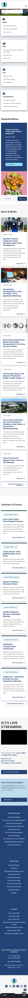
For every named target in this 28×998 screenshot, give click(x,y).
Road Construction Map (14, 886)
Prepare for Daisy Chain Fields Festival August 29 (14, 131)
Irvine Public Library (9, 79)
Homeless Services (14, 874)
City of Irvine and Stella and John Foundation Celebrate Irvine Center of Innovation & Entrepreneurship (14, 424)
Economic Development (10, 29)
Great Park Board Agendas (14, 823)
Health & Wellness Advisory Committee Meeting (11, 614)
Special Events (7, 55)
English (19, 753)
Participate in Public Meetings (12, 103)
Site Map (14, 893)
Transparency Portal (9, 100)
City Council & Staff (14, 913)
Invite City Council (14, 916)
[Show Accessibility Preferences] (24, 994)
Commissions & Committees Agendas (14, 820)
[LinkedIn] (14, 987)
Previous (8, 198)
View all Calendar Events (14, 703)
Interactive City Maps (14, 880)
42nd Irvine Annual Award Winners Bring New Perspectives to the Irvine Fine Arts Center (14, 343)
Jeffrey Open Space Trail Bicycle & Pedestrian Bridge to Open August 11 (14, 376)
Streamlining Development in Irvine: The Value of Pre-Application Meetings (12, 292)
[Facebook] (25, 987)
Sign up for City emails (14, 930)
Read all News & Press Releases (15, 484)
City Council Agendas (14, 817)
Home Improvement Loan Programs (14, 838)
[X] (10, 987)
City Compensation (14, 865)
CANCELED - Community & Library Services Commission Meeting (13, 679)
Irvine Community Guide (14, 883)
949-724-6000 (16, 961)
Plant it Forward (8, 76)
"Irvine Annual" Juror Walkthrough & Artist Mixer (12, 553)
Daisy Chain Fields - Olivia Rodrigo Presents (13, 520)
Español (14, 755)
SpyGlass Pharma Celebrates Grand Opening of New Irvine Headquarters (12, 242)
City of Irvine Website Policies (14, 832)
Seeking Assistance (14, 889)
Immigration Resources (14, 877)
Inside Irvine (6, 58)
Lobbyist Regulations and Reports (14, 842)
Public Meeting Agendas (10, 106)
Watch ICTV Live (6, 758)
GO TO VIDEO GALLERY (11, 772)
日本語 (5, 755)
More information (17, 537)
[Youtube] (25, 990)
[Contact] (17, 987)
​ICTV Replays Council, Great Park (11, 763)
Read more (11, 164)
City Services (7, 32)
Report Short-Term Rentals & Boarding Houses (14, 923)
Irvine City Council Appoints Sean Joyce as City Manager (13, 460)
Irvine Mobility (7, 82)
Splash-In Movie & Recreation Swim (11, 583)
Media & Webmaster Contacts (14, 927)
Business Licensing (14, 835)
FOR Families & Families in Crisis (14, 871)
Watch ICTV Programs (8, 761)
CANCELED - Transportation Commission (9, 646)
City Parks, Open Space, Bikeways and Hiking (13, 51)
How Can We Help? (14, 919)
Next (20, 198)
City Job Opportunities (9, 26)
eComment (14, 868)
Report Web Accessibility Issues (14, 933)
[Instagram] (21, 987)
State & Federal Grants (14, 845)
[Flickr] (6, 987)
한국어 (10, 755)
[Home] (4, 4)
